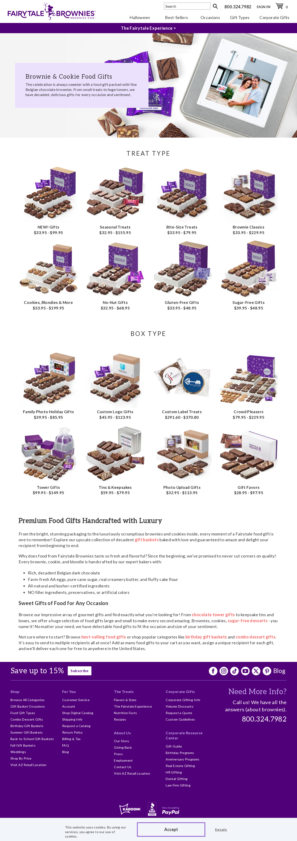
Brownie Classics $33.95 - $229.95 (249, 230)
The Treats (124, 691)
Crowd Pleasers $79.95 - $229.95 (248, 414)
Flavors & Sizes (125, 700)
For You (69, 691)
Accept (171, 829)
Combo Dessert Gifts (26, 719)
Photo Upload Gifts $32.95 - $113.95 (181, 490)
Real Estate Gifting (180, 766)
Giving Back (123, 747)
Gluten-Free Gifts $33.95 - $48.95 (182, 305)
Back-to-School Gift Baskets (32, 739)
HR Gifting (174, 772)
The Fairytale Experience (133, 706)
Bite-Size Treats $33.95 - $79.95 (181, 230)
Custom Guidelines (180, 719)
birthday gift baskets (206, 636)
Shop (14, 691)
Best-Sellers (176, 17)
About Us (122, 733)
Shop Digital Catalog (77, 713)
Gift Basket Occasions (27, 706)
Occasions (210, 17)
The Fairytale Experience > (148, 28)
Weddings (18, 752)
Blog (279, 670)
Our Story (121, 741)
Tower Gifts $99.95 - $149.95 (48, 490)
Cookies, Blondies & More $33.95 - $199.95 (48, 305)
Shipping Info (72, 719)
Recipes (120, 719)
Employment (123, 760)
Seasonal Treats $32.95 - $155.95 (115, 230)
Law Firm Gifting (178, 785)
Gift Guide (174, 746)
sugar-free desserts (248, 620)
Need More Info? (257, 691)
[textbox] (187, 6)
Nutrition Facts (125, 713)
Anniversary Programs (182, 759)
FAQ (65, 745)
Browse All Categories (27, 700)
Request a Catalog (76, 726)
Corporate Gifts (274, 17)
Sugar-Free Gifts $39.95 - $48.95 (248, 305)
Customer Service (76, 700)
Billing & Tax (71, 739)
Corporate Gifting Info (183, 700)
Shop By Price (21, 758)
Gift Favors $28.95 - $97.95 (248, 490)
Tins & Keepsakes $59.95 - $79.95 (115, 490)
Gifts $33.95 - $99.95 (48, 230)
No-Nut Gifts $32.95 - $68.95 (115, 305)
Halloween (139, 17)
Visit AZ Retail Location (28, 765)
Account (68, 706)
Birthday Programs (180, 753)
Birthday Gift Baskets (27, 726)
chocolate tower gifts (213, 614)
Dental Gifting (176, 779)
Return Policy (72, 732)
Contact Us (123, 767)
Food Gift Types (22, 713)
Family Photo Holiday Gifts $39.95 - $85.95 (48, 414)
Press (118, 754)
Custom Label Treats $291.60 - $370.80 (182, 414)
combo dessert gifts (255, 636)
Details (221, 829)
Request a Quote (179, 713)
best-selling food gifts (103, 636)
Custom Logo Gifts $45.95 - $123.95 (115, 414)
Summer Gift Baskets (26, 732)
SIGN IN (263, 6)
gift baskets (147, 539)
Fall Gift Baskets (23, 745)
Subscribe (79, 670)
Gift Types (240, 17)
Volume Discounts (180, 706)
